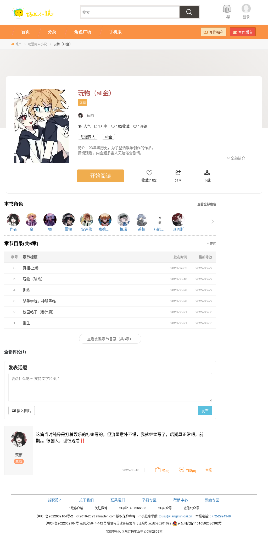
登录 (246, 16)
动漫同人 (88, 136)
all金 (108, 136)
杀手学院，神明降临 (39, 300)
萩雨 (90, 115)
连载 (83, 102)
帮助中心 (180, 499)
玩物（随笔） (34, 278)
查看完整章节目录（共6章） (110, 338)
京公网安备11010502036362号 (199, 523)
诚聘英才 (55, 499)
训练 (26, 289)
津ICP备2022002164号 (62, 523)
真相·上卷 (30, 267)
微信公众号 (191, 508)
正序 (212, 243)
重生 (26, 322)
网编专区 (212, 499)
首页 (18, 44)
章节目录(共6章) (21, 243)
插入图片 (23, 410)
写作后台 (245, 32)
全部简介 (237, 158)
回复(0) (191, 470)
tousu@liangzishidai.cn (175, 516)
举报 (208, 470)
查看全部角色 (206, 204)
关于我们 (86, 499)
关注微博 (101, 508)
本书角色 (13, 204)
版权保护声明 (125, 516)
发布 (205, 410)
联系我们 (117, 499)
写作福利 (216, 32)
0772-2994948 (220, 516)
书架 (227, 16)
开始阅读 (100, 175)
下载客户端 (75, 508)
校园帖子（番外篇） (39, 311)
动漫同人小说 (37, 44)
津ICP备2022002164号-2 (55, 516)
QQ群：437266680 (132, 508)
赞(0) (165, 470)
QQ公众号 (165, 508)
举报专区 (149, 499)
